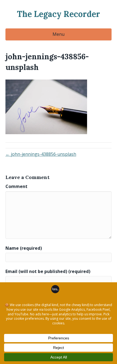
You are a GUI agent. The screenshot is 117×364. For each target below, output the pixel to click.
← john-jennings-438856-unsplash (40, 154)
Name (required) (23, 248)
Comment (16, 186)
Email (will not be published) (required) (47, 271)
